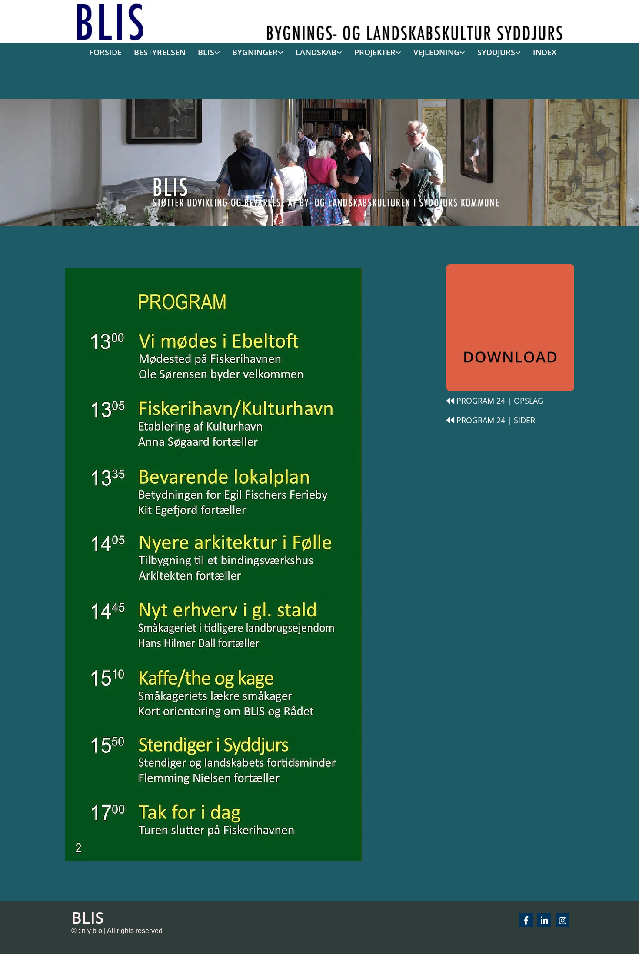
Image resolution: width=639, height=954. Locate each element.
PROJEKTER (375, 52)
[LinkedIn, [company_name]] (544, 920)
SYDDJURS (496, 52)
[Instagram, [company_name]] (562, 920)
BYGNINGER (255, 52)
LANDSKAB (316, 52)
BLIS (206, 52)
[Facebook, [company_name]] (525, 920)
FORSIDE (105, 52)
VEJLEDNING (436, 52)
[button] (498, 401)
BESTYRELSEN (160, 52)
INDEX (544, 52)
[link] (206, 53)
